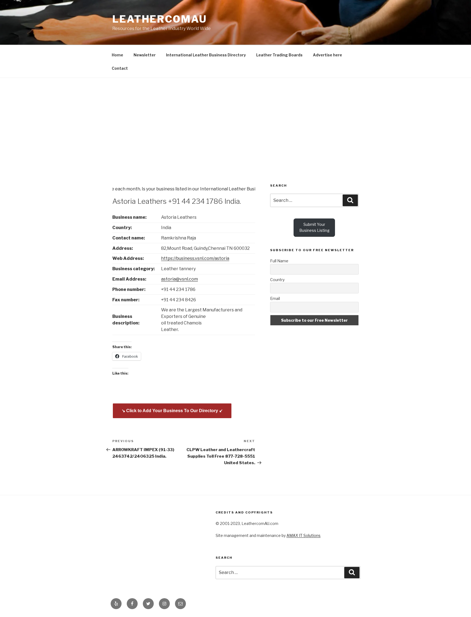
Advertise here (327, 55)
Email (275, 298)
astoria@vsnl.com (179, 279)
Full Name (279, 261)
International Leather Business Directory (206, 55)
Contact (120, 68)
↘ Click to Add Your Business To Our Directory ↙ (172, 410)
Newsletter (145, 55)
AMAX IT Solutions (303, 535)
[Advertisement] (235, 119)
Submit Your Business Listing (314, 227)
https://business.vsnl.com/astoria (195, 258)
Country (277, 279)
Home (117, 55)
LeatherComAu (159, 19)
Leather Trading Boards (279, 55)
